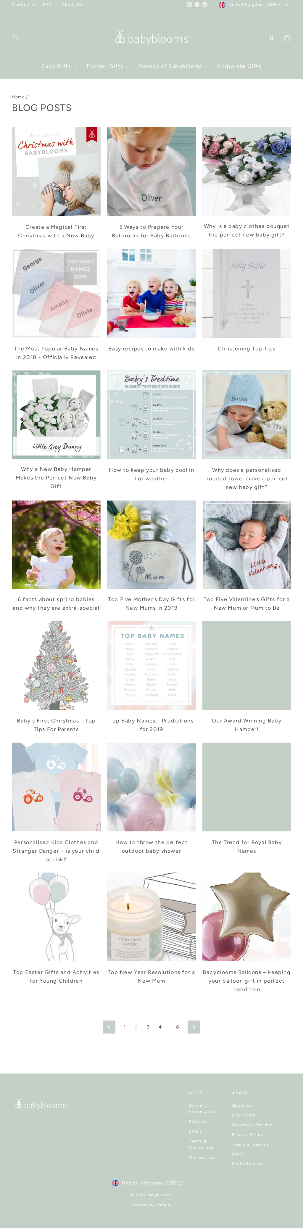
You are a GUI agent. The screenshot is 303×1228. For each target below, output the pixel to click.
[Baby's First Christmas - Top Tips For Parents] (56, 665)
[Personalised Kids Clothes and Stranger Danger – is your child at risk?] (56, 787)
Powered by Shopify (151, 1205)
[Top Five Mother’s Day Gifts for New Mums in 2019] (151, 544)
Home (18, 96)
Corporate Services (253, 1124)
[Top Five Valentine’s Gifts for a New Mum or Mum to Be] (246, 544)
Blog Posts (243, 1115)
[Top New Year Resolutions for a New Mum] (151, 917)
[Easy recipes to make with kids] (151, 293)
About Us (72, 4)
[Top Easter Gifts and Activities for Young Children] (56, 917)
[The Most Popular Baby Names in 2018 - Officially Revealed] (56, 293)
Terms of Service (250, 1144)
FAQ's (49, 4)
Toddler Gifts (105, 66)
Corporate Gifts (239, 66)
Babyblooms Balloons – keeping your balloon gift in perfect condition (247, 981)
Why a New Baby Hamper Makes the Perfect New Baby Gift (56, 478)
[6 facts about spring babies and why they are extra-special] (56, 544)
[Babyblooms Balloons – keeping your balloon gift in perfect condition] (246, 917)
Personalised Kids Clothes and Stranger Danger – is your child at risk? (56, 851)
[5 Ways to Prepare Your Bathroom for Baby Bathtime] (151, 171)
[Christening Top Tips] (246, 293)
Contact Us (24, 4)
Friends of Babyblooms (171, 66)
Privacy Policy (247, 1134)
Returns (198, 1121)
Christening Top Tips (247, 348)
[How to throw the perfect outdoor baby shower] (151, 787)
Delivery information (202, 1108)
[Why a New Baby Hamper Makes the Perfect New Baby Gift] (56, 414)
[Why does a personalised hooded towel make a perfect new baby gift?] (246, 414)
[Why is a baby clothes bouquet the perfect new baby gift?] (246, 171)
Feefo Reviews (248, 1163)
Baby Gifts (57, 66)
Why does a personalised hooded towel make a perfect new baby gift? (246, 478)
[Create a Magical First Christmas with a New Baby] (56, 171)
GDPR (238, 1154)
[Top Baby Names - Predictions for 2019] (151, 665)
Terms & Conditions (201, 1144)
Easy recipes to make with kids (151, 348)
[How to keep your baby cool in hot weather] (151, 414)
